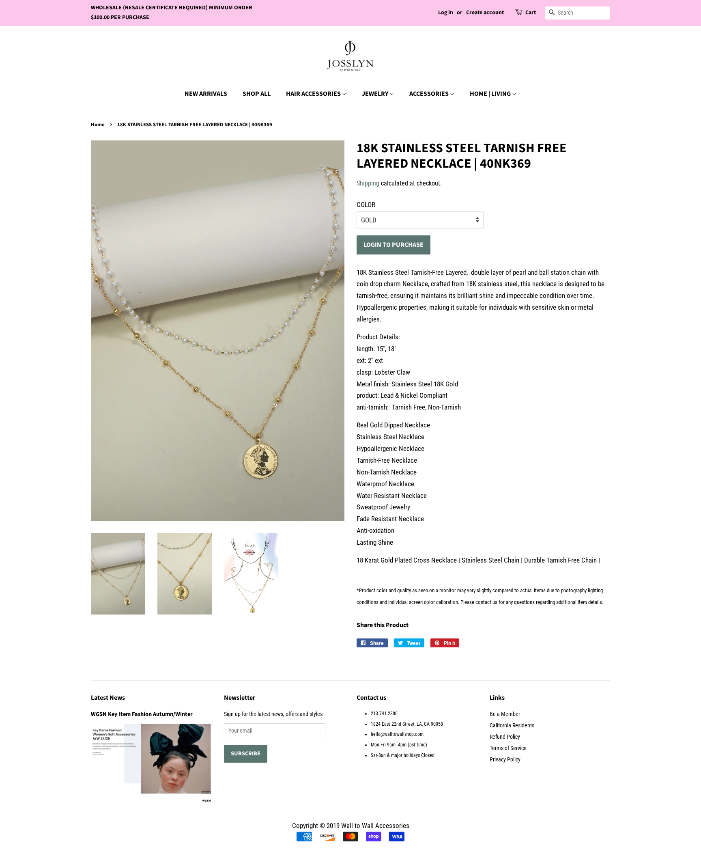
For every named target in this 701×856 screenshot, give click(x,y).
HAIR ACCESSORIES (314, 93)
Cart (530, 13)
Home (98, 124)
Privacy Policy (505, 759)
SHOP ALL (257, 93)
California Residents (512, 725)
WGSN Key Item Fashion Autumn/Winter (142, 714)
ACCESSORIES (429, 93)
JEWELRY (375, 93)
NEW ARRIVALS (206, 93)
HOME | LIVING (491, 93)
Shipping (368, 183)
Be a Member (505, 714)
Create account (485, 13)
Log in (445, 13)
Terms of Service (508, 748)
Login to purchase (393, 244)
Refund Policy (505, 736)
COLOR (366, 205)
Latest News (108, 697)
